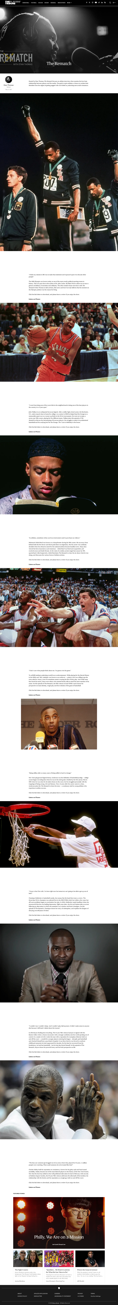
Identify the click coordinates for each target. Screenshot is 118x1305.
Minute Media (55, 1303)
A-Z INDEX (81, 1296)
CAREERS (57, 1293)
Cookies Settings (96, 1296)
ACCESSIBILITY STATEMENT (63, 1296)
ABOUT (20, 1293)
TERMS (93, 1293)
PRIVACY (80, 1293)
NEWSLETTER (38, 1296)
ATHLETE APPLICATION (41, 1293)
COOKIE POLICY (22, 1296)
